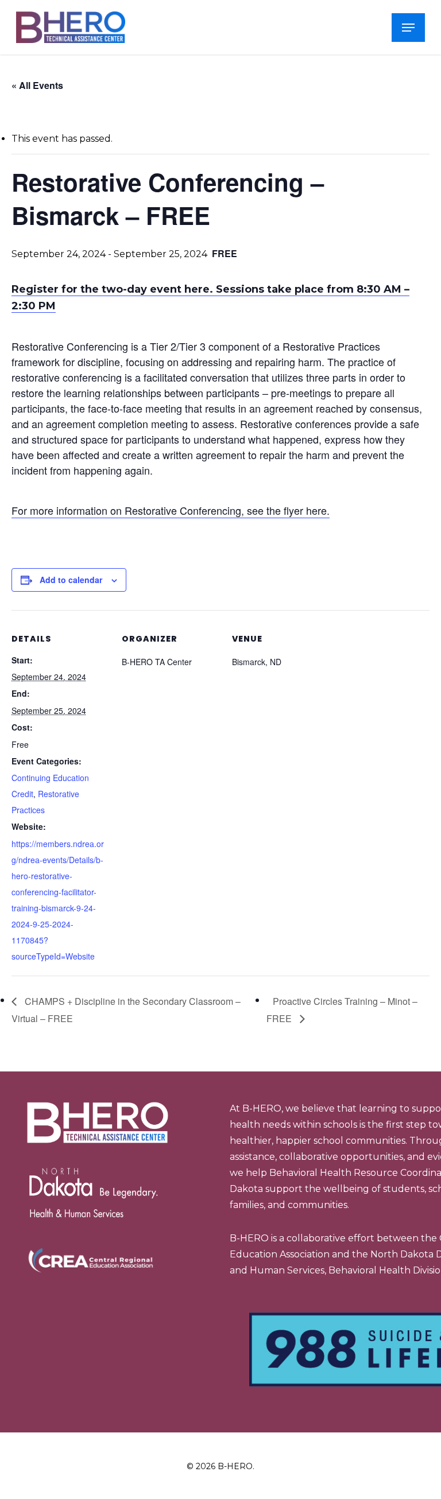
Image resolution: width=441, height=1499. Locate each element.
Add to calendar (71, 579)
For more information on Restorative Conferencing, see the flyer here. (170, 510)
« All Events (37, 85)
